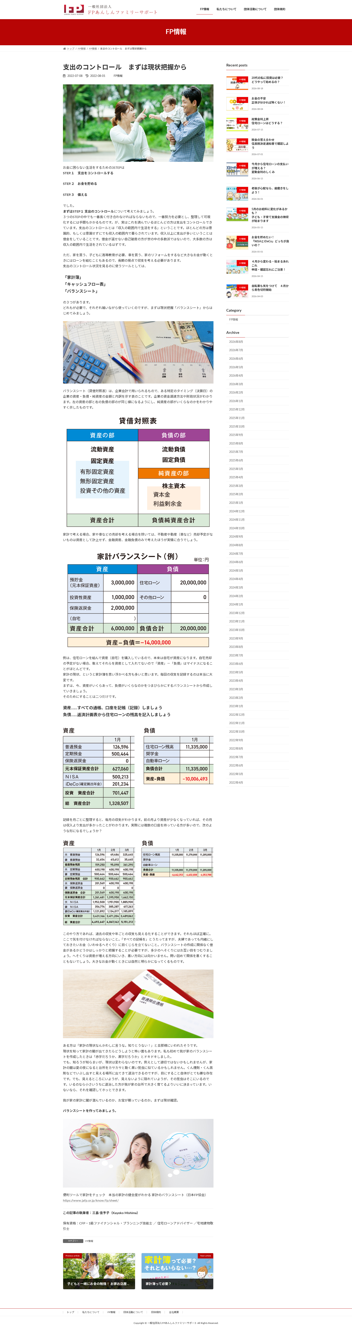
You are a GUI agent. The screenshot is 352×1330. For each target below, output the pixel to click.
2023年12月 (237, 613)
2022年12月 (237, 714)
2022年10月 (237, 731)
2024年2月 (236, 596)
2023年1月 (236, 706)
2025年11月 (237, 418)
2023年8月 (236, 647)
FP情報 (89, 1241)
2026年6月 (236, 358)
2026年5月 (236, 367)
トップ (70, 1312)
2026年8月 (236, 341)
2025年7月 (236, 452)
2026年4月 (236, 375)
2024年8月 (236, 545)
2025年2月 (236, 494)
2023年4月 (236, 680)
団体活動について (133, 1312)
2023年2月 (236, 697)
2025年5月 (236, 469)
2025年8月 (236, 443)
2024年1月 (236, 604)
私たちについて (90, 1312)
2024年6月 (236, 562)
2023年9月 (236, 638)
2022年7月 (236, 757)
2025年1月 (236, 503)
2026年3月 (236, 384)
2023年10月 (237, 630)
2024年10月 (237, 528)
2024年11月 (237, 519)
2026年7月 (236, 350)
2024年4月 (236, 579)
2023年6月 (236, 664)
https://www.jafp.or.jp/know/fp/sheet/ (91, 1200)
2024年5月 (236, 570)
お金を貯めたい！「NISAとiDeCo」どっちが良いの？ (270, 241)
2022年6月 (236, 765)
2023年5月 (236, 672)
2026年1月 (236, 401)
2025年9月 (236, 435)
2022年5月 (236, 774)
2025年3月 (236, 485)
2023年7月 (236, 655)
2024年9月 (236, 536)
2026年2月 (236, 392)
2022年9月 (236, 740)
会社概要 (174, 1312)
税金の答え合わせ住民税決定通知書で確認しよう (270, 143)
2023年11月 (237, 621)
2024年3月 (236, 587)
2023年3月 (236, 689)
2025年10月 (237, 426)
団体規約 (156, 1312)
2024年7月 (236, 553)
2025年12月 (237, 409)
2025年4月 (236, 477)
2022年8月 (236, 748)
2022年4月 (236, 782)
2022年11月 (237, 723)
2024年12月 (237, 511)
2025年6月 (236, 460)
